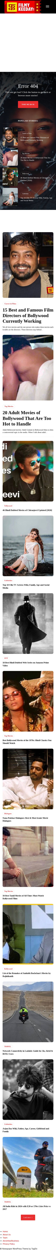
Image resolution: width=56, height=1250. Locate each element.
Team (5, 1238)
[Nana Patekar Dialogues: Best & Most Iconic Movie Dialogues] (28, 779)
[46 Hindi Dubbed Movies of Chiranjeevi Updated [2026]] (10, 177)
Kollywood (8, 969)
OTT (6, 658)
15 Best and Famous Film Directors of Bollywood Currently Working (28, 315)
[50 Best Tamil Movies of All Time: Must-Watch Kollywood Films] (28, 856)
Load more (27, 1217)
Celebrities (25, 194)
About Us (7, 1234)
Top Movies (26, 153)
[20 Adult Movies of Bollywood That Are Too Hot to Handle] (10, 157)
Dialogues (8, 814)
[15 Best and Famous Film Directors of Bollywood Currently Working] (10, 137)
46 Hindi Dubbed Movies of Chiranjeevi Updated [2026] (27, 510)
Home (5, 1231)
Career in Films (27, 133)
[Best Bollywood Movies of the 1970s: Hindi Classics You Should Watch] (28, 701)
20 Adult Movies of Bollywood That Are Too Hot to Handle (27, 418)
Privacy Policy (9, 1244)
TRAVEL (7, 1046)
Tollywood (25, 174)
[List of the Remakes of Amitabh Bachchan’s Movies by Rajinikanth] (28, 934)
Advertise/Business (11, 1241)
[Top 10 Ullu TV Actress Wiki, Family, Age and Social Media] (10, 197)
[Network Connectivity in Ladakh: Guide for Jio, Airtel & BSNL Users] (28, 1012)
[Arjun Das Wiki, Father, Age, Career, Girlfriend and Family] (28, 1089)
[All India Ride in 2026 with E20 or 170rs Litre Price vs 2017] (28, 1167)
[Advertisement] (28, 43)
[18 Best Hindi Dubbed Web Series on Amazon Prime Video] (28, 623)
